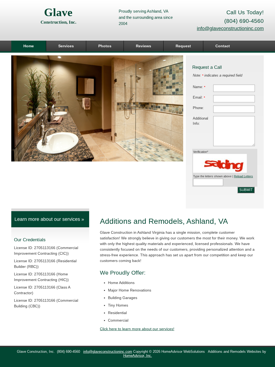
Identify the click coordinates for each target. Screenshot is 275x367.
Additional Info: (200, 121)
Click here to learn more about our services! (137, 329)
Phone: (198, 108)
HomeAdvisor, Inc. (137, 356)
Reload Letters (243, 176)
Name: (199, 87)
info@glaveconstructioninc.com (230, 28)
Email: (199, 97)
